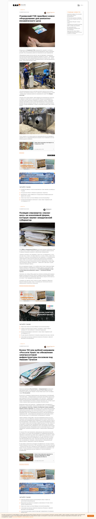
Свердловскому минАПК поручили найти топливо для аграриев (74, 25)
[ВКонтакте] (48, 155)
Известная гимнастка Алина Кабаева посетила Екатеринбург (35, 197)
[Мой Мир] (52, 155)
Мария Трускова (50, 12)
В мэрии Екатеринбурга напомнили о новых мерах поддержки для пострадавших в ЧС (36, 200)
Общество (26, 464)
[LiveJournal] (54, 155)
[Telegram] (51, 155)
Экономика (22, 464)
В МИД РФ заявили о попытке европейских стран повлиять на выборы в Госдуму (38, 190)
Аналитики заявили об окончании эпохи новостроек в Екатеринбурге (74, 15)
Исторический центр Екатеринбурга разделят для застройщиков (73, 28)
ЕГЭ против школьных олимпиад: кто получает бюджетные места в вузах (74, 19)
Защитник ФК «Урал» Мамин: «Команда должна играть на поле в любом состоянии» (74, 32)
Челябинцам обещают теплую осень (73, 22)
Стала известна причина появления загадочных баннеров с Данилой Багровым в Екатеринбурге (37, 338)
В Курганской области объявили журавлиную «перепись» (34, 192)
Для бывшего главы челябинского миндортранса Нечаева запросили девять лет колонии (37, 195)
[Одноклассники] (49, 155)
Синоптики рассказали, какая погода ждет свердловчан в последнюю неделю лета (37, 512)
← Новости (22, 9)
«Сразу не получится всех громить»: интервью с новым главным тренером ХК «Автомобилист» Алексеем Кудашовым (36, 329)
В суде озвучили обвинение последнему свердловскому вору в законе (37, 335)
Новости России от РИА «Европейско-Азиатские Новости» (16, 5)
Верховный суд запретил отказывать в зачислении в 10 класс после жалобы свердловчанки (37, 504)
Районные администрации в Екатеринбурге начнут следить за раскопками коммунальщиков (35, 500)
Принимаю (90, 515)
